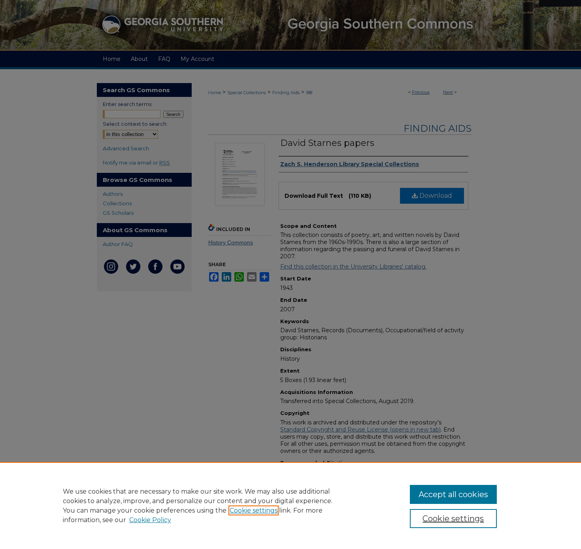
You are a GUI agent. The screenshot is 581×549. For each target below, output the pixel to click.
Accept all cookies (453, 494)
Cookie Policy (150, 520)
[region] (290, 505)
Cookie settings (253, 510)
